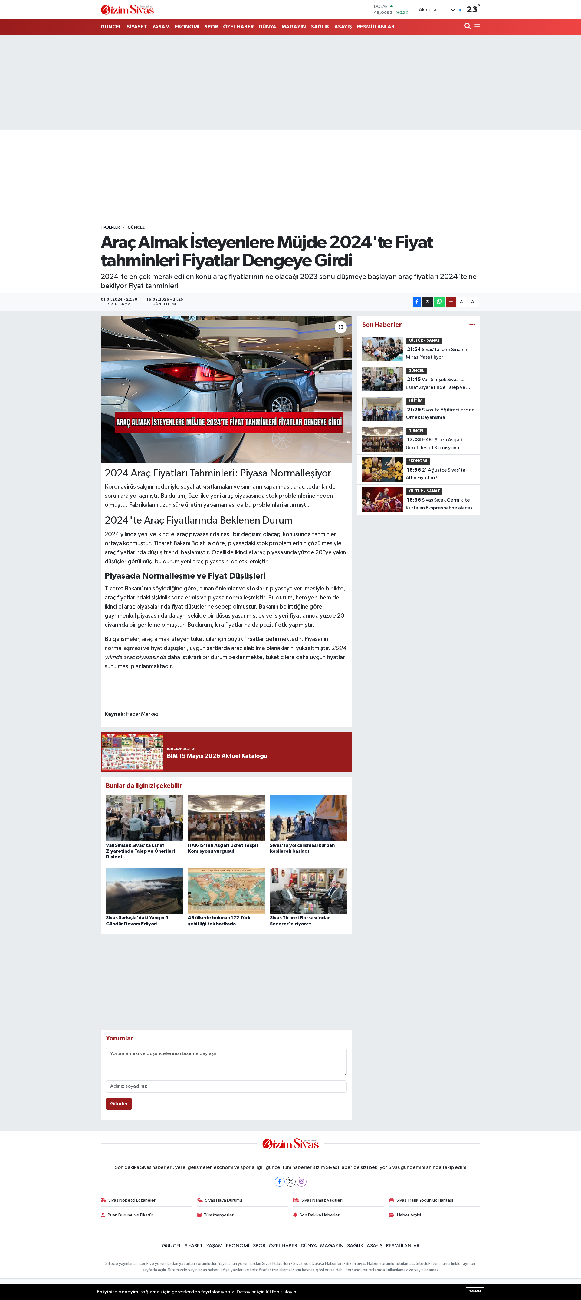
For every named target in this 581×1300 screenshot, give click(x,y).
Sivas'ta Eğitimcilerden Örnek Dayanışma (440, 413)
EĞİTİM (415, 401)
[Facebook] (280, 1182)
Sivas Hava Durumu (223, 1200)
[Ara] (468, 26)
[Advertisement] (290, 82)
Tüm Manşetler (219, 1215)
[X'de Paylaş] (427, 302)
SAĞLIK (320, 26)
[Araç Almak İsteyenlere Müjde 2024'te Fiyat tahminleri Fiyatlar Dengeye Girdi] (226, 389)
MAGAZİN (293, 26)
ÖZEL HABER (238, 26)
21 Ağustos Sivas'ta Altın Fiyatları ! (435, 474)
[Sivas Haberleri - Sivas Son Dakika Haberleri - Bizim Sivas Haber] (127, 9)
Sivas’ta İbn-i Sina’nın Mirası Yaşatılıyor (437, 353)
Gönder (119, 1103)
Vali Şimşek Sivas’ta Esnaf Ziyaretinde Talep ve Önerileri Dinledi (140, 851)
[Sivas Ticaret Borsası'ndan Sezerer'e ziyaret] (308, 890)
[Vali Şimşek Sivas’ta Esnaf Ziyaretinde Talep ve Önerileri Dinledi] (144, 818)
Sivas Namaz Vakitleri (322, 1200)
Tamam (475, 1291)
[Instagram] (302, 1182)
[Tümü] (472, 324)
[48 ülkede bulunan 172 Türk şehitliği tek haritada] (226, 890)
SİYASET (137, 26)
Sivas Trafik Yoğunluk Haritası (424, 1200)
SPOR (211, 26)
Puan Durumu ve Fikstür (130, 1215)
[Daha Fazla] (451, 302)
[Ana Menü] (476, 26)
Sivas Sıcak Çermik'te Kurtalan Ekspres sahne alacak (439, 504)
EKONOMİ (187, 26)
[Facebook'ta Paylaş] (417, 302)
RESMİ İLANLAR (375, 26)
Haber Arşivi (409, 1215)
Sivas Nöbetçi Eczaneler (132, 1200)
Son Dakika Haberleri (320, 1215)
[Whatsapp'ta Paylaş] (439, 302)
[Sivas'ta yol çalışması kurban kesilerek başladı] (308, 818)
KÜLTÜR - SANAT (424, 341)
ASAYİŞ (343, 26)
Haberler (110, 227)
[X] (291, 1182)
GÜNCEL (111, 26)
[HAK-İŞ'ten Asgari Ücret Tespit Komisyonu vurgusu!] (226, 818)
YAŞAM (161, 26)
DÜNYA (267, 26)
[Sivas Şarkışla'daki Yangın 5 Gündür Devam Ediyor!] (144, 890)
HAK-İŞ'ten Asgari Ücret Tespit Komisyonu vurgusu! (434, 444)
